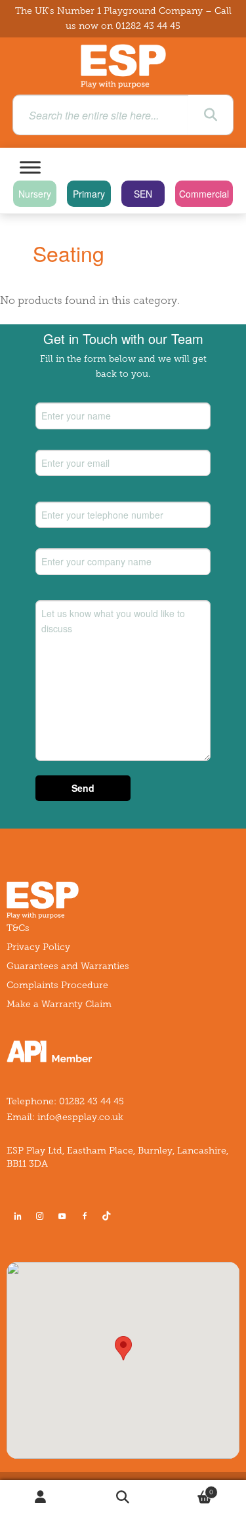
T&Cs (18, 928)
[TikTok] (109, 1216)
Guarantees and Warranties (68, 966)
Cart (188, 1489)
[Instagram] (40, 1216)
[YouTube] (62, 1216)
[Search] (210, 115)
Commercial (204, 193)
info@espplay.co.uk (80, 1117)
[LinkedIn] (18, 1216)
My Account (41, 1497)
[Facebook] (84, 1216)
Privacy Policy (38, 947)
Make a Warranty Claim (59, 1004)
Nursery (34, 193)
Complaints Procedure (57, 985)
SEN (143, 193)
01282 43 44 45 (147, 26)
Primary (89, 193)
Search (123, 1497)
